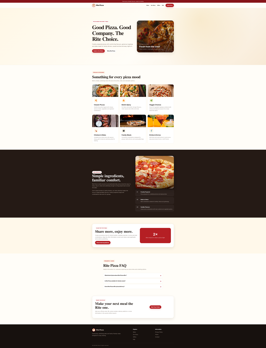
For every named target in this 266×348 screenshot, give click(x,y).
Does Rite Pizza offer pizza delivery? (115, 286)
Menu (147, 5)
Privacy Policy (159, 332)
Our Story (153, 5)
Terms (156, 334)
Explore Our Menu (98, 51)
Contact (157, 337)
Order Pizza (169, 5)
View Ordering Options (102, 242)
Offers (158, 5)
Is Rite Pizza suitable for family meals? (115, 281)
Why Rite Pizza (111, 51)
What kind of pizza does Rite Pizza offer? (116, 275)
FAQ (163, 5)
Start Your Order (155, 307)
